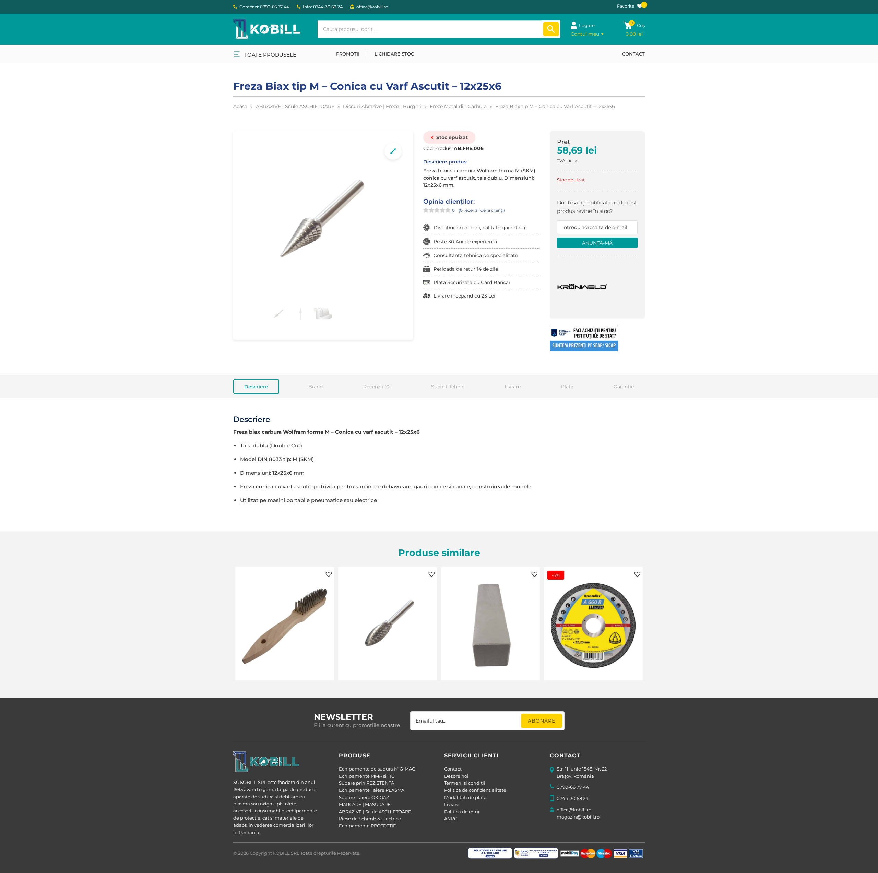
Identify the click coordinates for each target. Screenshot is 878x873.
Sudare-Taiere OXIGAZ (364, 797)
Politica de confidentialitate (475, 790)
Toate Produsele (270, 54)
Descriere (256, 387)
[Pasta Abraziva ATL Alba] (490, 626)
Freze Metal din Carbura (458, 106)
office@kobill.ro (372, 6)
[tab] (256, 386)
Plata (567, 387)
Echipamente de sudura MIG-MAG (377, 769)
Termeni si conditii (464, 783)
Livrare (513, 387)
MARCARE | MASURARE (365, 804)
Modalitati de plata (465, 797)
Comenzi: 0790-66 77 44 (264, 6)
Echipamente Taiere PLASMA (371, 790)
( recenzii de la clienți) (482, 210)
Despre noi (456, 776)
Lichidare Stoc (394, 54)
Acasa (240, 106)
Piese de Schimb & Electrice (370, 818)
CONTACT (633, 54)
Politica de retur (462, 811)
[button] (328, 573)
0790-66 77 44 (573, 787)
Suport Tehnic (447, 387)
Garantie (624, 387)
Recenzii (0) (377, 387)
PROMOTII (347, 54)
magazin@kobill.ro (578, 817)
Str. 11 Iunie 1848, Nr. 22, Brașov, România (582, 772)
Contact (453, 769)
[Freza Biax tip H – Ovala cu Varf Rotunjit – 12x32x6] (387, 626)
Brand (315, 387)
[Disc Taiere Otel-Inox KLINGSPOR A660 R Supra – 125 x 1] (593, 626)
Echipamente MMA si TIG (367, 776)
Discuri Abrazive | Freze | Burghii (382, 106)
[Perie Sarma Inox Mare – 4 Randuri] (284, 626)
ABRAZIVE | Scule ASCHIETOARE (295, 106)
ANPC (450, 818)
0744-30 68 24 (573, 798)
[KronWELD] (582, 286)
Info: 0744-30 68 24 (323, 6)
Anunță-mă (597, 243)
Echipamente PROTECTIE (367, 825)
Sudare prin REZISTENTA (366, 783)
